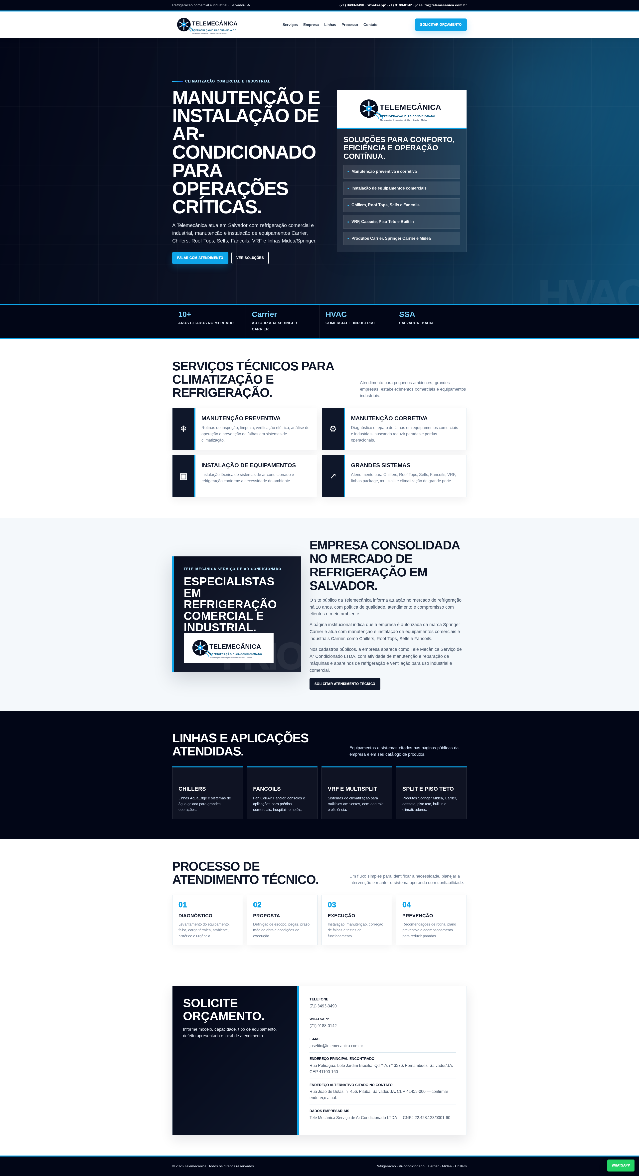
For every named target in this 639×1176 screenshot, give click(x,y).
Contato (370, 24)
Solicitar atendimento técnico (345, 684)
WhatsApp (621, 1165)
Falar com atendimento (200, 258)
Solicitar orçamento (441, 24)
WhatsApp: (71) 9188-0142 (389, 5)
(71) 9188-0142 (323, 1026)
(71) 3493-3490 (351, 5)
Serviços (290, 24)
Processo (349, 24)
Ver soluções (250, 258)
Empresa (311, 24)
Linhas (330, 24)
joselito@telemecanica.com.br (441, 5)
